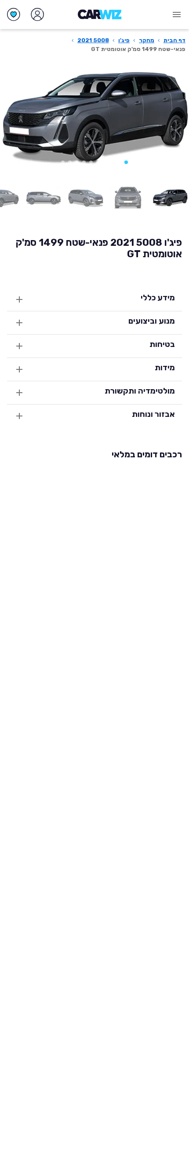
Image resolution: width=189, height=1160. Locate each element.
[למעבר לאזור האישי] (37, 14)
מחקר (146, 40)
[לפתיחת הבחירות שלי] (13, 14)
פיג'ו (124, 40)
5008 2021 (93, 40)
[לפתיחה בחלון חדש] (170, 197)
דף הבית (174, 40)
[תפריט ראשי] (176, 14)
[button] (126, 162)
